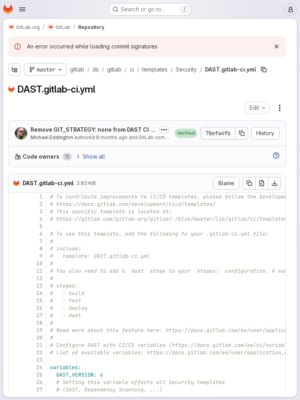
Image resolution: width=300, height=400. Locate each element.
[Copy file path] (263, 69)
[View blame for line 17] (15, 315)
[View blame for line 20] (15, 337)
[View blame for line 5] (15, 226)
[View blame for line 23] (15, 360)
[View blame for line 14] (15, 293)
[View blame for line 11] (15, 271)
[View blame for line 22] (15, 352)
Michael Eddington (51, 137)
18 (39, 323)
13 (39, 285)
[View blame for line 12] (15, 278)
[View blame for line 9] (15, 256)
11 (39, 271)
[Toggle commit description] (164, 129)
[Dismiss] (276, 46)
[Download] (274, 183)
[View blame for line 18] (15, 323)
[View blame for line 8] (15, 248)
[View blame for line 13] (15, 285)
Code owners (41, 156)
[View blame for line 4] (15, 219)
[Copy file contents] (249, 183)
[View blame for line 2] (15, 204)
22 (39, 352)
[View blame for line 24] (15, 367)
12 (39, 278)
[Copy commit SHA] (242, 133)
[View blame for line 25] (15, 375)
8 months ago (112, 137)
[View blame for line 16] (15, 308)
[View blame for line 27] (15, 389)
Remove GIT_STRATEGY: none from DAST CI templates (92, 130)
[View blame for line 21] (15, 345)
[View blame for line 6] (15, 234)
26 (39, 382)
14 (39, 293)
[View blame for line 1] (15, 196)
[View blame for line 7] (15, 241)
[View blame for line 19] (15, 330)
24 (39, 367)
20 (39, 337)
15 (39, 300)
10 (39, 263)
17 (39, 315)
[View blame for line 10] (15, 263)
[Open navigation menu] (22, 9)
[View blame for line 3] (15, 211)
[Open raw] (261, 183)
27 (39, 389)
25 (39, 374)
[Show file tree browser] (14, 69)
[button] (186, 133)
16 (39, 308)
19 (39, 330)
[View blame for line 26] (15, 382)
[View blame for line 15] (15, 300)
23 (39, 360)
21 (39, 345)
